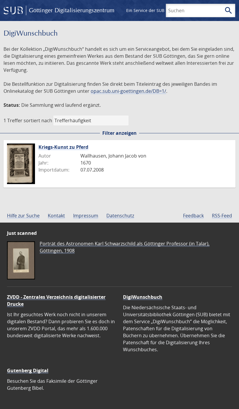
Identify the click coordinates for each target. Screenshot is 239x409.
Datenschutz (120, 215)
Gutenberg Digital (27, 370)
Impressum (85, 215)
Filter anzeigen (119, 133)
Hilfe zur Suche (23, 215)
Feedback (193, 215)
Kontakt (56, 215)
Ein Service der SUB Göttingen (155, 10)
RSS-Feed (222, 215)
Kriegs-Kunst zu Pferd (63, 147)
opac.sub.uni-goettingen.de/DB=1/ (128, 91)
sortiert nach (38, 120)
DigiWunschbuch (142, 297)
